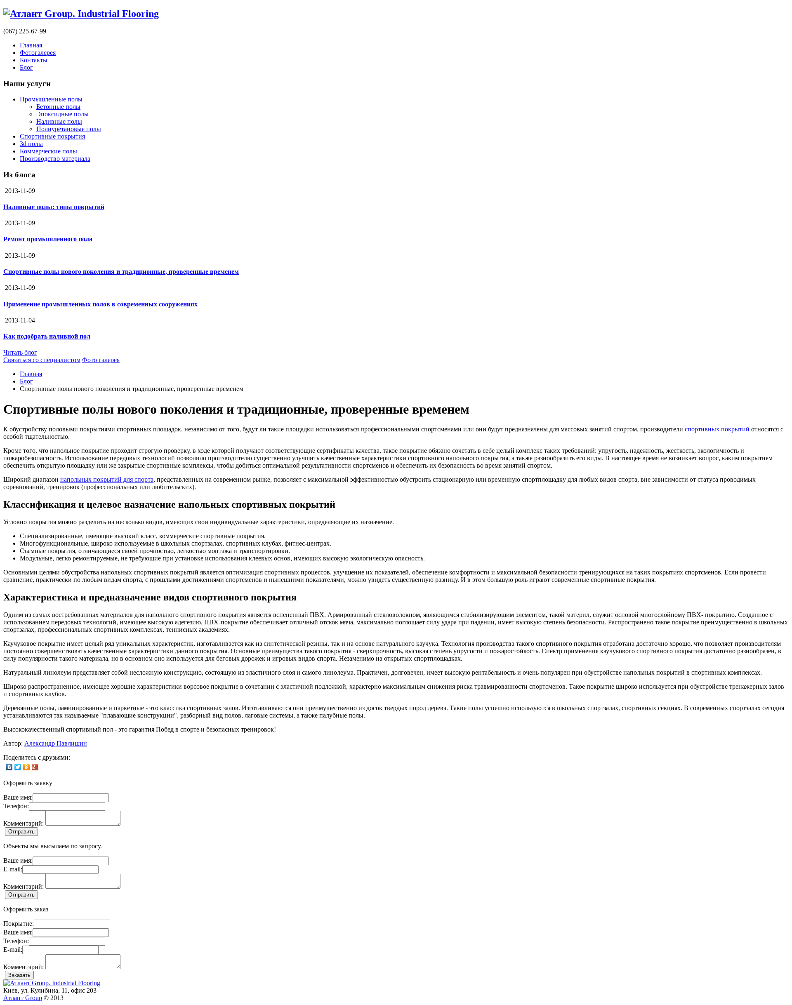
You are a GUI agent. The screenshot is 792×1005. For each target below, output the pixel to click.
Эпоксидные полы (62, 114)
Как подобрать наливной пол (46, 336)
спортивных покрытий (717, 429)
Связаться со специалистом (41, 359)
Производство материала (55, 158)
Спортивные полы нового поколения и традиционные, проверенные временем (121, 271)
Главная (31, 45)
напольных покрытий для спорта (106, 479)
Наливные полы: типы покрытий (53, 206)
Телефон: (16, 806)
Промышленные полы (51, 99)
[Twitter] (18, 767)
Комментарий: (23, 823)
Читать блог (20, 352)
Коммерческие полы (48, 151)
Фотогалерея (38, 52)
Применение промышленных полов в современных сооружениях (100, 304)
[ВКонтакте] (9, 767)
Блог (26, 67)
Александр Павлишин (55, 743)
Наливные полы (59, 121)
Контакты (33, 60)
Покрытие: (18, 923)
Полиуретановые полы (68, 128)
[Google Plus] (35, 767)
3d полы (31, 143)
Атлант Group (22, 997)
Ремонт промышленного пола (47, 238)
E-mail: (12, 869)
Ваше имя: (18, 797)
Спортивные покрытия (52, 136)
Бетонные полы (58, 106)
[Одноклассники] (26, 767)
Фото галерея (101, 359)
